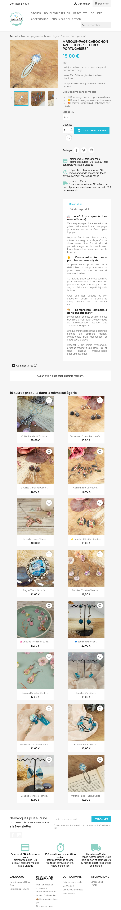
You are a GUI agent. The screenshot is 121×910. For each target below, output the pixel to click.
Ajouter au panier (91, 130)
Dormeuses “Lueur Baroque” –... (86, 436)
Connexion (68, 885)
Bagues (36, 13)
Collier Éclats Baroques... (86, 487)
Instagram (19, 835)
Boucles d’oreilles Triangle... (35, 795)
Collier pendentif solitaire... (35, 436)
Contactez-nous (19, 3)
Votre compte (72, 876)
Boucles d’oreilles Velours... (86, 590)
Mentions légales (44, 884)
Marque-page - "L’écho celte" (86, 795)
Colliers (96, 13)
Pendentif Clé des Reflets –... (35, 744)
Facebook (13, 835)
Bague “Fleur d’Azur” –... (35, 590)
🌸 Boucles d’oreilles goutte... (35, 641)
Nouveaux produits (19, 888)
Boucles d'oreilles (57, 13)
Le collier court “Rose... (35, 539)
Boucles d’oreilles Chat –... (35, 693)
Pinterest (91, 150)
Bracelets (80, 13)
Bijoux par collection (66, 19)
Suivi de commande (72, 882)
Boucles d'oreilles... (86, 693)
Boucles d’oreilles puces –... (35, 487)
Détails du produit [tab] (80, 209)
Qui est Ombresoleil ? (47, 895)
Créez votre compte (73, 889)
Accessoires (39, 19)
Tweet (84, 150)
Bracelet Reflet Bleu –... (86, 744)
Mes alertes (69, 893)
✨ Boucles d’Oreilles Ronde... (86, 539)
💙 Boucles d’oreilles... (86, 641)
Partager (76, 150)
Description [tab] (75, 204)
